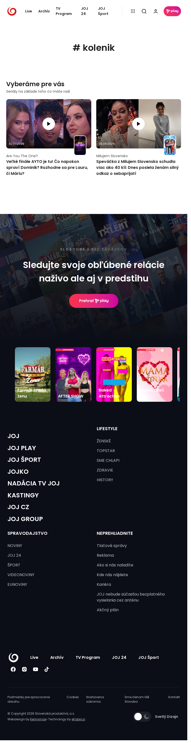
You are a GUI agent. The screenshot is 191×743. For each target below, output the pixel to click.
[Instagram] (24, 669)
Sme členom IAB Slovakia (137, 699)
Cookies (73, 697)
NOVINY (14, 545)
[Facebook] (13, 669)
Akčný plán (108, 610)
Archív (44, 11)
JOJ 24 (84, 11)
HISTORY (105, 480)
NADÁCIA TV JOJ (33, 483)
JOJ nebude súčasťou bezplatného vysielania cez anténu (131, 597)
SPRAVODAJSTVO (27, 533)
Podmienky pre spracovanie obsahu (28, 699)
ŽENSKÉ (104, 441)
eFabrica (78, 719)
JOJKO (18, 471)
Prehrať (86, 300)
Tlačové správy (112, 545)
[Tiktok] (46, 669)
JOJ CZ (18, 507)
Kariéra (104, 584)
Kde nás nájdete (112, 575)
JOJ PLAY (21, 448)
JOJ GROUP (25, 519)
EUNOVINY (17, 584)
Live (28, 11)
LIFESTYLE (107, 428)
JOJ (13, 436)
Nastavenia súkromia (95, 699)
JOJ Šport (103, 11)
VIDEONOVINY (20, 575)
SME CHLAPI (108, 460)
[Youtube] (35, 669)
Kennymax (38, 719)
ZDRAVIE (105, 470)
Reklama (105, 555)
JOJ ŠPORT (24, 459)
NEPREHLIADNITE (115, 533)
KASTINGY (23, 495)
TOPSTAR (106, 451)
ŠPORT (13, 565)
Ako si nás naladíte (115, 565)
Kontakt (174, 697)
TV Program (64, 11)
